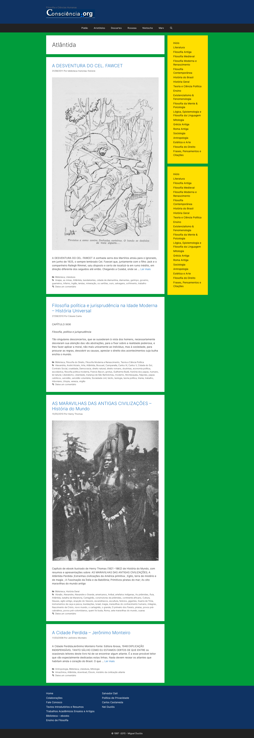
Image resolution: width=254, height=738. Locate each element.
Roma (107, 610)
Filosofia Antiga (182, 52)
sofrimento (131, 283)
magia (105, 604)
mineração (91, 283)
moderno (119, 375)
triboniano (57, 381)
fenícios (123, 601)
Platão (84, 28)
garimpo (135, 280)
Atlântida (77, 280)
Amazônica (60, 672)
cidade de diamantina (107, 280)
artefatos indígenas (124, 594)
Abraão (58, 594)
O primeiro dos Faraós (123, 607)
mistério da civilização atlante (110, 672)
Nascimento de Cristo (63, 607)
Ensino (177, 90)
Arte (83, 365)
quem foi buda (95, 610)
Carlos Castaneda (112, 702)
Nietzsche (147, 28)
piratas (138, 607)
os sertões (102, 283)
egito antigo (66, 601)
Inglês (74, 283)
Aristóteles (99, 28)
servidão (66, 378)
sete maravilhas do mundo (124, 610)
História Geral (72, 591)
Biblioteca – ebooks (57, 715)
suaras (141, 610)
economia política (141, 368)
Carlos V (132, 365)
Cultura (146, 597)
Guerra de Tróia (145, 601)
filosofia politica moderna (76, 371)
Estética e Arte (182, 142)
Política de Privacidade (115, 697)
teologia (118, 378)
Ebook (91, 672)
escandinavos (101, 601)
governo (144, 280)
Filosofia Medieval (184, 56)
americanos (101, 594)
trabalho (142, 283)
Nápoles (143, 375)
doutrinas (127, 368)
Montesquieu (131, 375)
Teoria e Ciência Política (132, 362)
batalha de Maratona (72, 597)
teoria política (130, 378)
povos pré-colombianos (75, 610)
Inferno (66, 283)
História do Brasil (183, 77)
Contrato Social (59, 368)
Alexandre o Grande (84, 594)
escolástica (57, 371)
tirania (141, 378)
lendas (81, 283)
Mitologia (95, 669)
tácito (110, 378)
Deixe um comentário (65, 286)
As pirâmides (141, 594)
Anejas (58, 280)
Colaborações (54, 697)
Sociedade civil (99, 378)
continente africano (132, 597)
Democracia (85, 368)
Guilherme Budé (121, 371)
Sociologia (179, 133)
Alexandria (60, 365)
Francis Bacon (97, 371)
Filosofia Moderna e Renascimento (103, 362)
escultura (113, 601)
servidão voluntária (81, 378)
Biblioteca (60, 277)
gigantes (132, 601)
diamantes (124, 280)
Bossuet (100, 365)
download (82, 672)
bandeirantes (89, 280)
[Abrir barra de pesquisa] (171, 28)
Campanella (111, 365)
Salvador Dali (110, 693)
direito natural (99, 368)
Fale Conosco (54, 702)
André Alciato (73, 365)
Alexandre (68, 594)
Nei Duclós (108, 706)
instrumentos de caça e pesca (67, 604)
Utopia (66, 381)
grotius (108, 371)
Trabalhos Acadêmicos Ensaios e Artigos (70, 711)
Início (176, 43)
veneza (74, 381)
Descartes (116, 28)
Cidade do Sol (145, 365)
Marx (161, 28)
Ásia (151, 594)
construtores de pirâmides (108, 597)
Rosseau (132, 28)
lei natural (56, 375)
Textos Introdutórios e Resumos (65, 706)
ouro (111, 283)
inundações (88, 604)
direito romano (114, 368)
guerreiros (57, 283)
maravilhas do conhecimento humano (127, 604)
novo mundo (81, 607)
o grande (106, 607)
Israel (98, 604)
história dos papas (139, 371)
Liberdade (80, 375)
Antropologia (61, 669)
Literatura (70, 277)
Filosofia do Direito (75, 362)
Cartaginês (88, 597)
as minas (67, 280)
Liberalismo (68, 375)
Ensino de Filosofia (57, 720)
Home (49, 693)
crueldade (73, 368)
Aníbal (111, 594)
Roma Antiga (180, 128)
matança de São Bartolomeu (100, 375)
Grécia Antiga (181, 124)
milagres (152, 604)
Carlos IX (122, 365)
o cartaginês (94, 607)
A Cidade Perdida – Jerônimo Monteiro (91, 632)
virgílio (82, 381)
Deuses (55, 601)
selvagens (120, 283)
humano (154, 371)
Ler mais (146, 269)
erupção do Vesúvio (83, 601)
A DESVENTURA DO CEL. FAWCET (87, 65)
